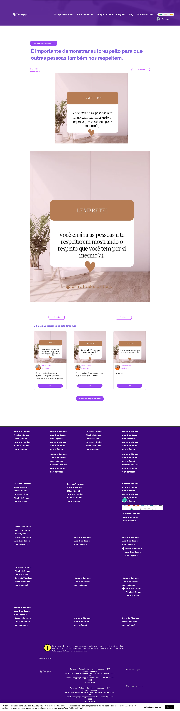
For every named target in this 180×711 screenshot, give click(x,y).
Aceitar (169, 707)
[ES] (171, 14)
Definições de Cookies (152, 707)
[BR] (160, 14)
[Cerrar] (177, 707)
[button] (140, 69)
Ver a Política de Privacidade (75, 708)
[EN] (165, 14)
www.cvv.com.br (79, 651)
